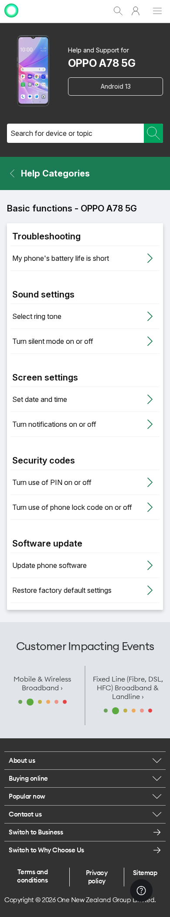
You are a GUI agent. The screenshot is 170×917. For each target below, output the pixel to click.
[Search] (153, 133)
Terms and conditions (32, 876)
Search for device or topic (51, 133)
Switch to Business (36, 832)
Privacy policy (97, 877)
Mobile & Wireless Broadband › (42, 683)
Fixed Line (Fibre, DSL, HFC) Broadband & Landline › (128, 688)
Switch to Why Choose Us (46, 850)
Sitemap (145, 873)
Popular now (27, 796)
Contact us (25, 814)
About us (22, 760)
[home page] (11, 18)
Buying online (28, 778)
